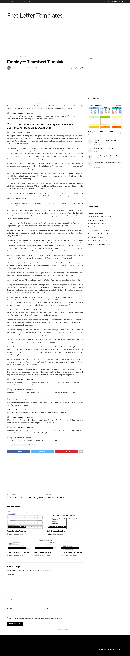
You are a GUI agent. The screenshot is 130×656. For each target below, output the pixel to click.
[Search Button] (121, 58)
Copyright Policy (23, 1)
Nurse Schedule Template (16, 531)
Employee (15, 445)
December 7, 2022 (18, 534)
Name (9, 600)
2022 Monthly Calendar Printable (104, 149)
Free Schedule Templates (19, 56)
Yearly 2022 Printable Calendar (100, 132)
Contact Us (15, 1)
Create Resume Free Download (98, 234)
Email (9, 609)
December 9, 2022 (18, 555)
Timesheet (32, 445)
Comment (11, 574)
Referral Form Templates (95, 237)
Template (23, 445)
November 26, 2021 (27, 68)
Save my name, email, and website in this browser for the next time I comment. (35, 618)
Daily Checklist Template (56, 531)
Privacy (31, 1)
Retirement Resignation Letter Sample (106, 156)
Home (9, 1)
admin (15, 68)
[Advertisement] (65, 39)
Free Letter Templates (35, 15)
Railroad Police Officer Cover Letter (99, 241)
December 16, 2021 (71, 555)
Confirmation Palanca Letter (97, 227)
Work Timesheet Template (42, 552)
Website (50, 609)
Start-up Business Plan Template (18, 552)
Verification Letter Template (97, 223)
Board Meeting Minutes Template (71, 552)
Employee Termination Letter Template (100, 216)
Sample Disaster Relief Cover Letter (99, 244)
